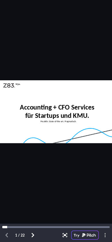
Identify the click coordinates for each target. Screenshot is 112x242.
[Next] (32, 235)
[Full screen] (64, 235)
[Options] (105, 235)
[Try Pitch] (85, 235)
